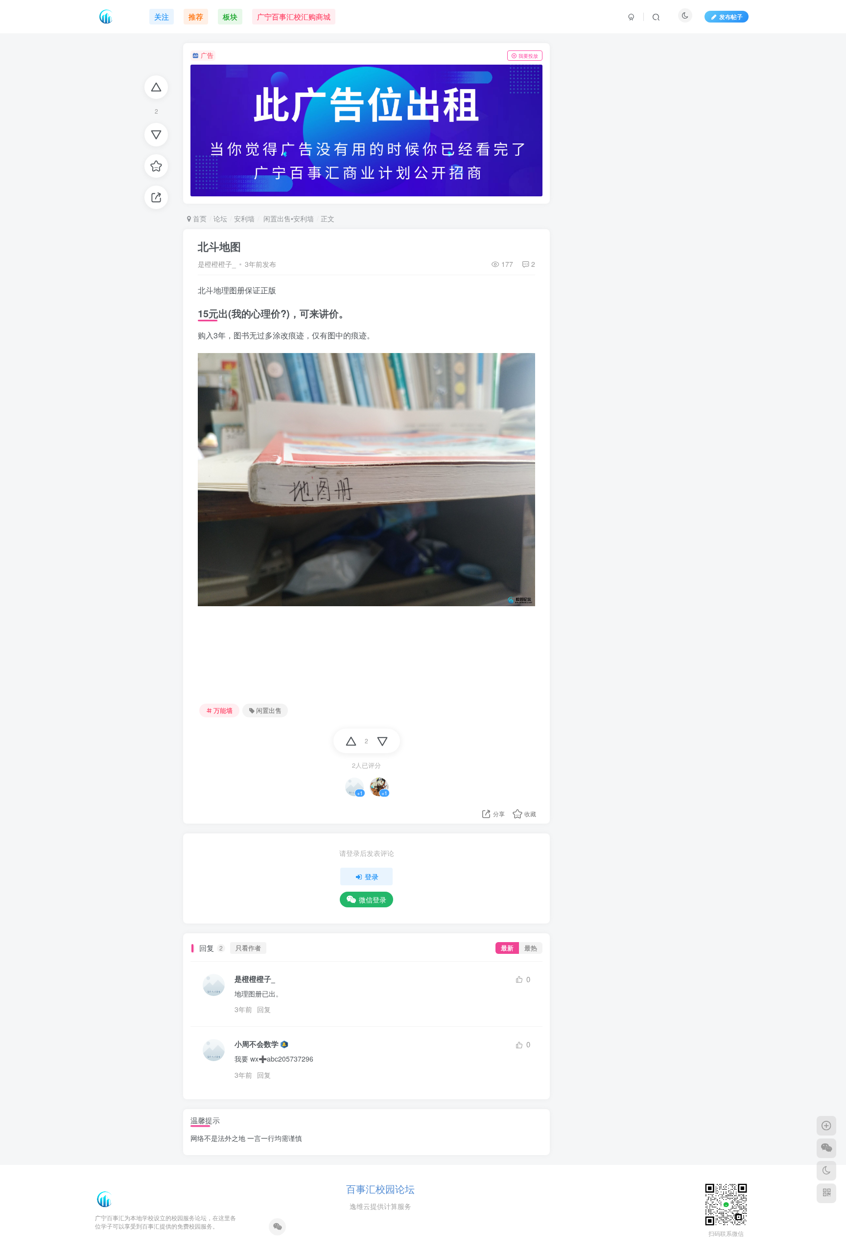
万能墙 (223, 710)
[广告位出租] (366, 131)
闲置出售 (269, 710)
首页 (199, 218)
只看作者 (248, 948)
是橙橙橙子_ (217, 264)
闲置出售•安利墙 (287, 218)
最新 (507, 948)
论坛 (220, 218)
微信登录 (372, 899)
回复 (264, 1009)
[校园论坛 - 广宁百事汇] (105, 1198)
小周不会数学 (257, 1044)
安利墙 (244, 218)
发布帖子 (731, 16)
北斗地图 (219, 246)
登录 (371, 876)
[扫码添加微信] (826, 1148)
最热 (530, 948)
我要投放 (528, 55)
